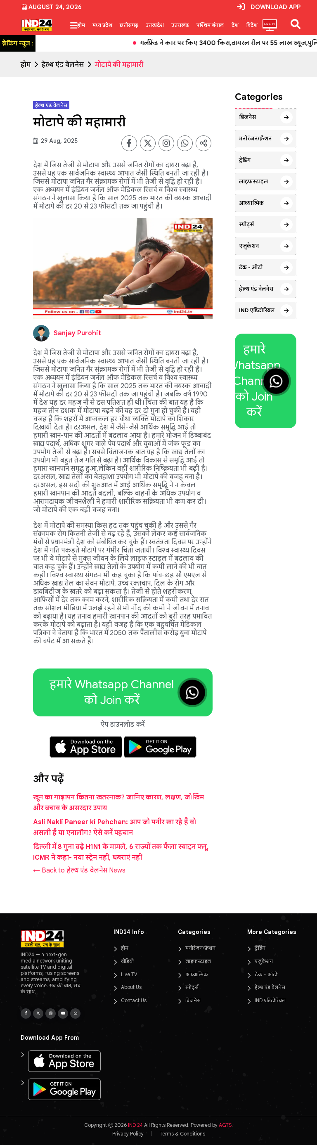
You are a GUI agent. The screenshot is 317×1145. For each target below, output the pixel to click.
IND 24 (135, 1125)
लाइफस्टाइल (253, 181)
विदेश (252, 25)
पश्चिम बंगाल (210, 25)
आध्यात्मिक (251, 202)
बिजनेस (247, 117)
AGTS (225, 1125)
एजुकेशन (249, 245)
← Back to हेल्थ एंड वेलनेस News (79, 870)
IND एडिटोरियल (256, 310)
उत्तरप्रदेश (155, 25)
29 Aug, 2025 (58, 141)
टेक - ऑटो (251, 267)
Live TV (129, 974)
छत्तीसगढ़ (129, 25)
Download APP (275, 7)
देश (235, 25)
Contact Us (134, 1000)
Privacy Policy (128, 1134)
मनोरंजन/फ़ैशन (255, 138)
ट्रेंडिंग (245, 160)
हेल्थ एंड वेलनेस (63, 65)
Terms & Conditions (182, 1134)
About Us (131, 987)
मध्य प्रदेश (102, 25)
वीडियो (127, 961)
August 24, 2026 (55, 7)
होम (81, 25)
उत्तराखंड (180, 25)
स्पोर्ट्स (246, 224)
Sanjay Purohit (77, 333)
